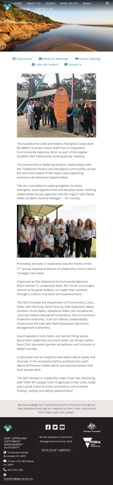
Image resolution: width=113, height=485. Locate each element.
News (87, 3)
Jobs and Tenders (47, 64)
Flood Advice (24, 58)
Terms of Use (48, 449)
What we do (69, 3)
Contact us (44, 8)
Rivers (50, 3)
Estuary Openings (90, 58)
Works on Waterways (55, 58)
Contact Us (75, 64)
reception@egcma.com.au (18, 478)
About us (34, 3)
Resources (22, 8)
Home (18, 3)
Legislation (64, 449)
